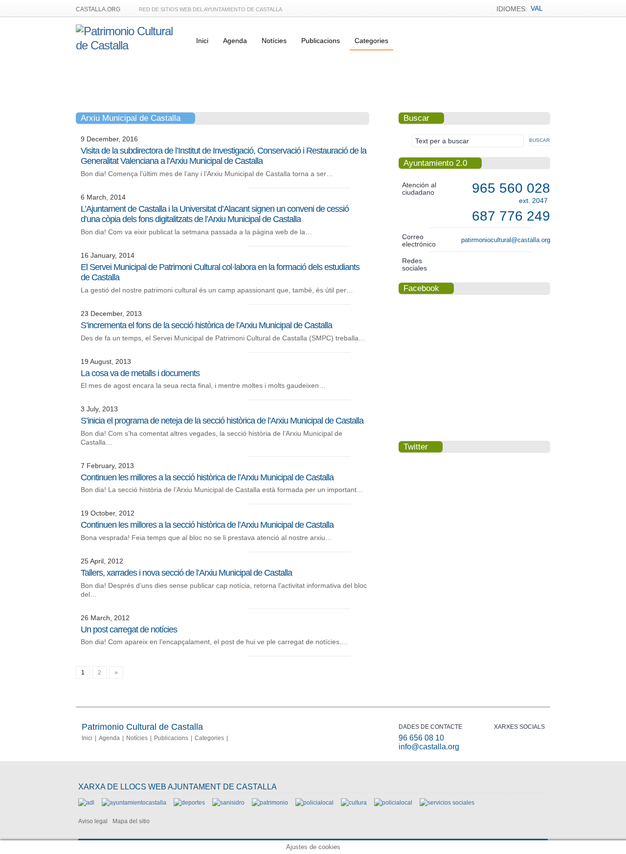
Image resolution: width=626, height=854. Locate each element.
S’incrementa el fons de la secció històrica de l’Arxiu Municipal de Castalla (206, 325)
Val (537, 8)
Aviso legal (93, 821)
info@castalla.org (429, 746)
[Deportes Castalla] (189, 802)
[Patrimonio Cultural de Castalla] (130, 45)
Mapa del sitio (131, 821)
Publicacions (320, 41)
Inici (202, 41)
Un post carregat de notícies (129, 629)
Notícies (274, 41)
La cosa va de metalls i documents (140, 373)
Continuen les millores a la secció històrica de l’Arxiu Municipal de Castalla (207, 477)
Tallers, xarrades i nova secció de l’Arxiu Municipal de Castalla (186, 573)
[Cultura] (354, 802)
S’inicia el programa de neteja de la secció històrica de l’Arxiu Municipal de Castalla (222, 421)
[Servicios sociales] (447, 802)
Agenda (235, 41)
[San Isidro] (228, 802)
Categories (371, 41)
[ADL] (86, 802)
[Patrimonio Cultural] (270, 802)
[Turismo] (393, 802)
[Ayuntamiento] (134, 802)
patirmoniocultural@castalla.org (505, 240)
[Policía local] (314, 802)
